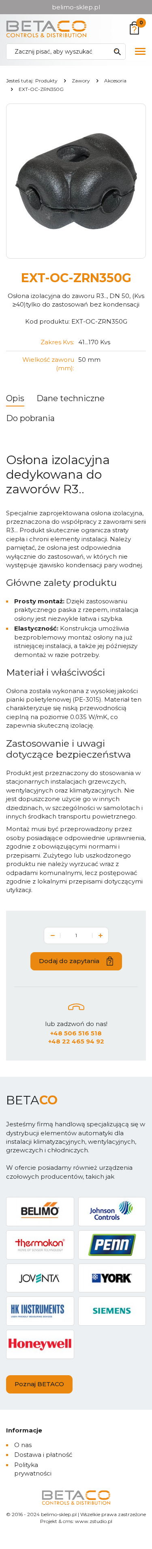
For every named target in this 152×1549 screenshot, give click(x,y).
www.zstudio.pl (93, 1521)
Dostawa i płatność (43, 1454)
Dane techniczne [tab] (70, 398)
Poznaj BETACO (39, 1384)
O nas (23, 1445)
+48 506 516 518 (76, 1033)
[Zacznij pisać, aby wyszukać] (117, 51)
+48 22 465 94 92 (76, 1041)
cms (68, 1521)
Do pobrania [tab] (30, 418)
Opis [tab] (15, 398)
